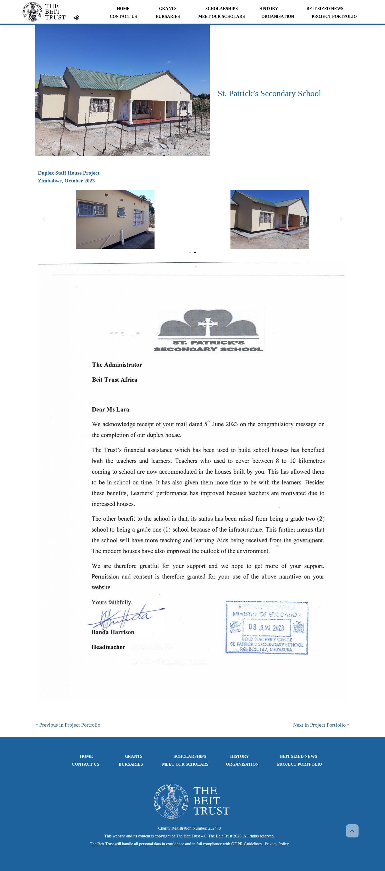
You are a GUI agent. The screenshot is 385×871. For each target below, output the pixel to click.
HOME (123, 8)
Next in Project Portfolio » (321, 725)
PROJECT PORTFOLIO (334, 16)
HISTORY (268, 8)
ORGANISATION (277, 16)
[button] (44, 219)
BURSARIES (168, 16)
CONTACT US (123, 16)
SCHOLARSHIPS (221, 8)
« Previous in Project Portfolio (67, 725)
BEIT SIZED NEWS (324, 8)
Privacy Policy (277, 844)
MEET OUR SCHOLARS (221, 16)
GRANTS (168, 8)
